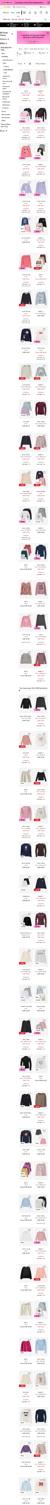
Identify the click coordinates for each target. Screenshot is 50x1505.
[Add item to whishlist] (29, 72)
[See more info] (26, 102)
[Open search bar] (45, 19)
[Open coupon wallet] (24, 12)
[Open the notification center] (35, 13)
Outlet (8, 7)
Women (6, 13)
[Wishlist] (41, 12)
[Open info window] (48, 2)
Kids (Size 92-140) (37, 49)
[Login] (29, 12)
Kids (18, 13)
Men (13, 13)
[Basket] (46, 12)
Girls (26, 49)
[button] (29, 53)
